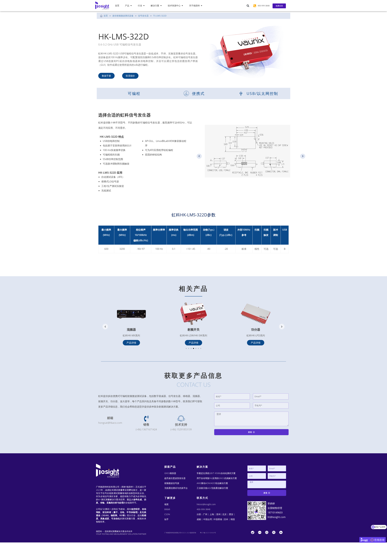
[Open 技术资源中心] (182, 5)
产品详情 (131, 342)
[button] (248, 5)
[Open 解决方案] (161, 5)
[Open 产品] (131, 5)
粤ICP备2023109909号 (208, 533)
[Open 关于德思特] (201, 5)
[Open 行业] (144, 5)
